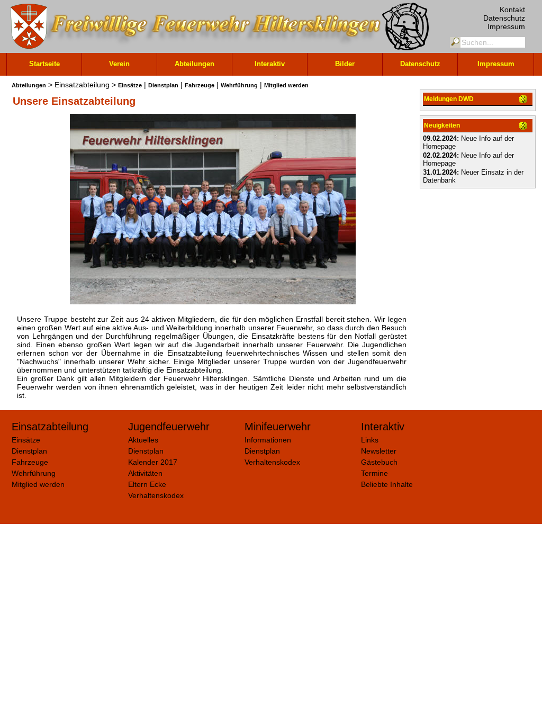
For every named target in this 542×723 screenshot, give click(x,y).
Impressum (506, 26)
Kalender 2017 (152, 462)
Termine (374, 473)
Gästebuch (379, 462)
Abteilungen (194, 64)
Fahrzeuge (199, 85)
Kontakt (512, 9)
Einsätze (130, 85)
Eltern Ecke (147, 484)
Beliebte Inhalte (387, 484)
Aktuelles (143, 440)
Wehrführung (239, 85)
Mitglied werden (286, 85)
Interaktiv (270, 64)
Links (369, 440)
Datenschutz (504, 18)
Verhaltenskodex (156, 495)
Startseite (44, 64)
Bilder (345, 64)
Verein (119, 64)
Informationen (268, 440)
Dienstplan (163, 85)
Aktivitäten (145, 473)
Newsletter (378, 451)
